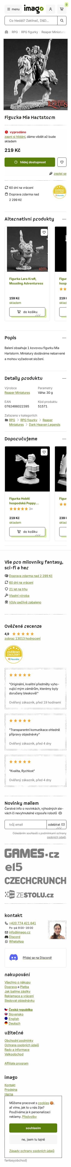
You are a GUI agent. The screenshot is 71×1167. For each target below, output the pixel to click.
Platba (24, 987)
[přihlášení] (50, 9)
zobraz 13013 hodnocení (23, 638)
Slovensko (16, 1014)
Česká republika (21, 1009)
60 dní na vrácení (21, 582)
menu (16, 9)
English (14, 1018)
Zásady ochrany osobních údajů (31, 1151)
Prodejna (11, 1089)
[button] (35, 219)
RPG (15, 32)
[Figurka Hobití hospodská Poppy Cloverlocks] (27, 493)
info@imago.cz (19, 932)
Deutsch (14, 1023)
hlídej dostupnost (33, 162)
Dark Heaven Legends (44, 424)
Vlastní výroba (19, 595)
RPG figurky (29, 32)
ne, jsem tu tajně (33, 1139)
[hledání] (61, 20)
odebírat (54, 824)
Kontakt (10, 1085)
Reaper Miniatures (54, 32)
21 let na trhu (18, 589)
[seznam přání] (61, 162)
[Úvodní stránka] (6, 32)
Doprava (11, 987)
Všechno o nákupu (17, 982)
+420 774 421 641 (22, 923)
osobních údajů (56, 837)
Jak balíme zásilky (17, 991)
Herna (9, 1094)
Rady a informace (17, 1049)
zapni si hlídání (15, 137)
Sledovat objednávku (19, 1000)
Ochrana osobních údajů (22, 1045)
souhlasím (33, 1128)
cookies (43, 1103)
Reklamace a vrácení (19, 996)
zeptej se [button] (60, 173)
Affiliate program (16, 1063)
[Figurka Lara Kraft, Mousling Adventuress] (27, 274)
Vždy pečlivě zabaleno (25, 602)
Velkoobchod (14, 1054)
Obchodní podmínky (19, 1040)
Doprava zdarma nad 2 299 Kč (30, 576)
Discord (14, 937)
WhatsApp (16, 941)
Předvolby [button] (29, 1116)
